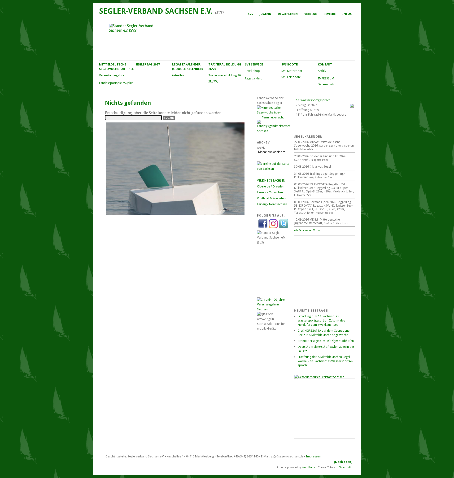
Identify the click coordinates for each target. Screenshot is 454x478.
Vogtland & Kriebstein (271, 198)
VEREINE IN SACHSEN (271, 180)
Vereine (310, 14)
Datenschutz (326, 84)
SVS (250, 14)
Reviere (329, 14)
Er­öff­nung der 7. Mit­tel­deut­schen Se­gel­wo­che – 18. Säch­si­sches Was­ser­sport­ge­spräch (325, 361)
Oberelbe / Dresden (270, 186)
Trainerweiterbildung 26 (224, 75)
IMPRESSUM (326, 78)
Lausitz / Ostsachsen (270, 192)
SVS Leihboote (291, 77)
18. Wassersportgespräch (313, 100)
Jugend (265, 14)
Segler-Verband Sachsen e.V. (156, 11)
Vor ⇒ (316, 230)
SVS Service (254, 64)
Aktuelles (178, 75)
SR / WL (213, 81)
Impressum (314, 456)
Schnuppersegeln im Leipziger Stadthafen (326, 341)
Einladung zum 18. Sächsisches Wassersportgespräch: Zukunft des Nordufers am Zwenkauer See (321, 320)
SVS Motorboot (291, 71)
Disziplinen (288, 14)
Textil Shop (252, 71)
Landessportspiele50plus (116, 83)
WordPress (308, 467)
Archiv (322, 71)
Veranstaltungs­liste (111, 75)
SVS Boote (289, 64)
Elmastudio (345, 467)
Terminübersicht (273, 117)
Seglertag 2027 (147, 64)
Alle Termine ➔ (302, 230)
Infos (347, 14)
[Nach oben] (343, 462)
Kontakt (325, 64)
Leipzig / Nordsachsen (272, 204)
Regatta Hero (253, 78)
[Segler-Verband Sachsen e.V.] (226, 39)
